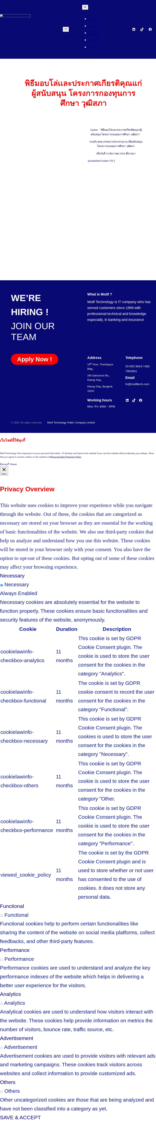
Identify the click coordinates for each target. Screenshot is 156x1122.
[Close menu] (85, 7)
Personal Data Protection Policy (66, 457)
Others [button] (7, 1082)
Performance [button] (15, 950)
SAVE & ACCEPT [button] (20, 1117)
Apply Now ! (34, 359)
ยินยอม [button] (13, 464)
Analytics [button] (10, 994)
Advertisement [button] (16, 1038)
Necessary (16, 584)
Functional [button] (12, 906)
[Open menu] (66, 29)
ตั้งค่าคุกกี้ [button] (4, 464)
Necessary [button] (12, 575)
